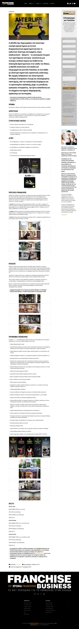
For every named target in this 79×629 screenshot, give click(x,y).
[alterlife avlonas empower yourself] (29, 485)
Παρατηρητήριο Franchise (50, 610)
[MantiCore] (39, 583)
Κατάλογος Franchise (28, 603)
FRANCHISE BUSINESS (33, 623)
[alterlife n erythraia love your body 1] (29, 308)
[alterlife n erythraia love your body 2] (29, 495)
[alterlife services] (29, 447)
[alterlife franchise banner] (29, 166)
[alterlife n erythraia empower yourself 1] (29, 299)
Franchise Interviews (49, 606)
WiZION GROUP (26, 614)
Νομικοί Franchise (27, 610)
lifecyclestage (65, 82)
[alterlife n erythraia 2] (29, 246)
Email (64, 39)
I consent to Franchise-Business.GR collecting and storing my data (69, 72)
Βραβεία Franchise (27, 608)
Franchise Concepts (49, 604)
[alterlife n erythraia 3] (29, 256)
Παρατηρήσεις (65, 75)
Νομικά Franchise (49, 612)
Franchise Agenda (49, 603)
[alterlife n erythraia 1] (29, 225)
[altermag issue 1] (29, 181)
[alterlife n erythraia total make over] (29, 319)
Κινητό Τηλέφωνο (66, 54)
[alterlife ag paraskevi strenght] (29, 329)
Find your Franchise (27, 604)
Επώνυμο (65, 49)
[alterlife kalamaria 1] (29, 474)
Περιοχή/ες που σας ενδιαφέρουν (68, 64)
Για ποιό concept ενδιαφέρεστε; (68, 59)
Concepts (18, 564)
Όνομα (64, 44)
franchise (15, 339)
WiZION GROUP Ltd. (34, 624)
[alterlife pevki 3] (29, 463)
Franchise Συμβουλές (49, 608)
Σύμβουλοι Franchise (28, 606)
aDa (24, 612)
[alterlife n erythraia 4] (29, 235)
